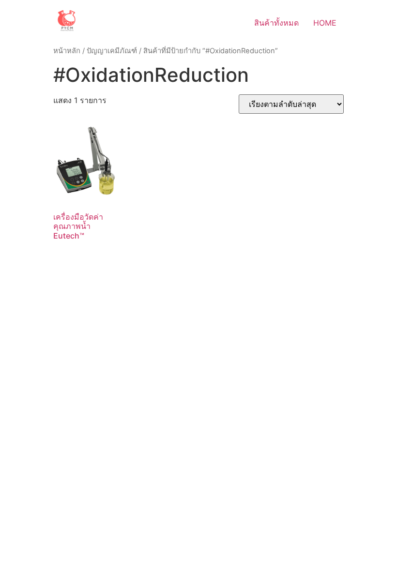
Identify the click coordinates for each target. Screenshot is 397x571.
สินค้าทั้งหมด (276, 23)
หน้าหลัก (66, 50)
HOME (324, 23)
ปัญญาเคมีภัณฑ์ (112, 50)
